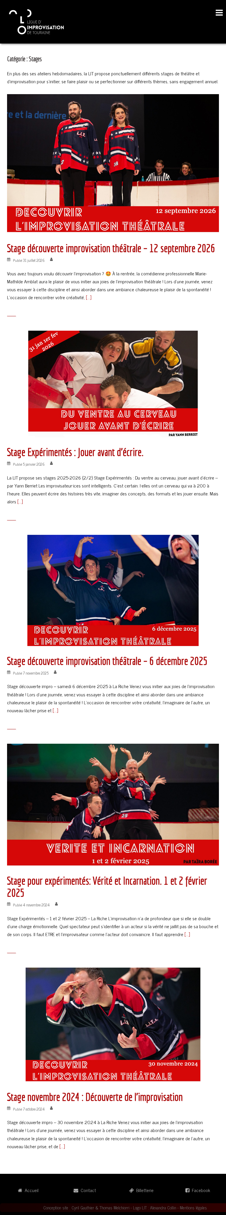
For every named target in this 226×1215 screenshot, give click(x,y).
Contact (87, 1190)
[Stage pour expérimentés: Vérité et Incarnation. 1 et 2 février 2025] (113, 804)
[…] (88, 297)
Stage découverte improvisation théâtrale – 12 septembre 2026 (111, 248)
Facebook (200, 1190)
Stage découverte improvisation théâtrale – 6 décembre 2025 (107, 661)
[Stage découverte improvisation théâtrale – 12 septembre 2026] (113, 163)
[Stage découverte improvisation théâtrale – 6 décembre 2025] (113, 589)
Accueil (30, 1190)
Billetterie (144, 1190)
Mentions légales (193, 1207)
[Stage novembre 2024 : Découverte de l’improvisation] (113, 1024)
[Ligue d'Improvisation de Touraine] (36, 21)
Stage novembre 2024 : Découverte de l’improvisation (95, 1097)
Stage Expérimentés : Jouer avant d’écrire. (75, 452)
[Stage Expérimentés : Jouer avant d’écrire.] (113, 383)
